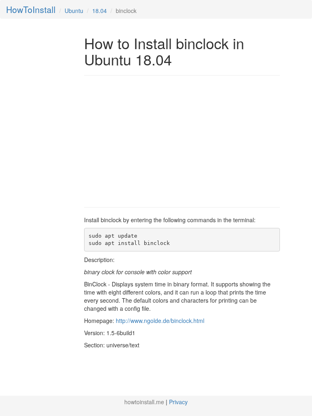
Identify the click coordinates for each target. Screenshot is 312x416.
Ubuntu (74, 10)
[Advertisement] (152, 140)
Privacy (178, 402)
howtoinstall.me (144, 402)
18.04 (99, 10)
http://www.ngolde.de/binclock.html (160, 320)
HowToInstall (31, 9)
